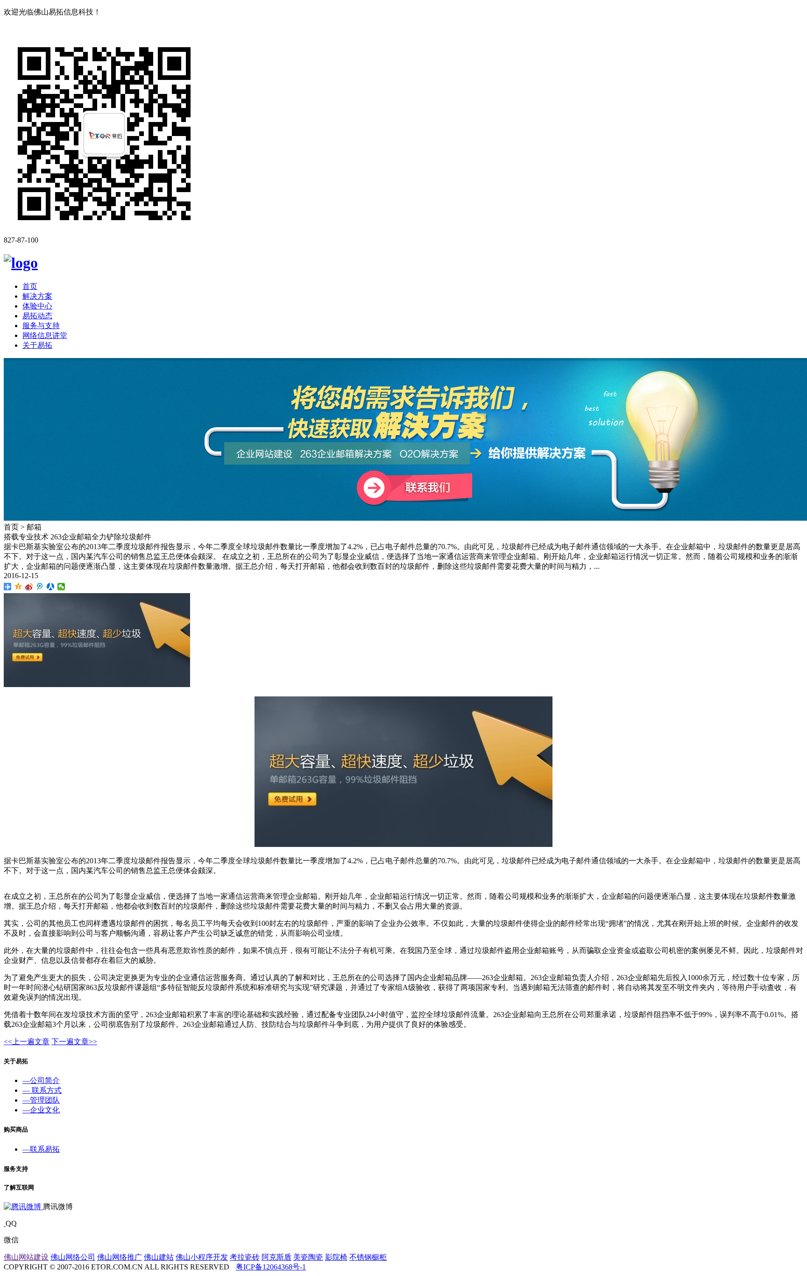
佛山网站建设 (26, 1257)
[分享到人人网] (51, 586)
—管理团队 (41, 1100)
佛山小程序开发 (202, 1257)
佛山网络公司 (72, 1257)
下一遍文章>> (74, 1042)
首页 (29, 286)
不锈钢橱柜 (368, 1257)
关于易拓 (37, 345)
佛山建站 (159, 1257)
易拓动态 (37, 316)
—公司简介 (41, 1080)
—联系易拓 (41, 1149)
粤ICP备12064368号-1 (271, 1267)
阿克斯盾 (276, 1257)
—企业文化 (41, 1110)
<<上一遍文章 (27, 1042)
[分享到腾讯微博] (40, 586)
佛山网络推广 (119, 1257)
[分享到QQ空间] (18, 586)
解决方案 (37, 296)
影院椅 (336, 1257)
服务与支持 (41, 326)
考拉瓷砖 (245, 1257)
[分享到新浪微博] (29, 586)
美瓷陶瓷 (308, 1257)
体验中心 (37, 306)
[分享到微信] (61, 586)
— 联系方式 (42, 1090)
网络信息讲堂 (44, 335)
